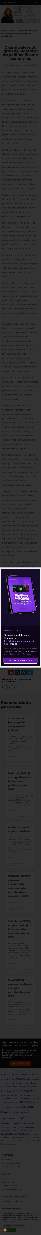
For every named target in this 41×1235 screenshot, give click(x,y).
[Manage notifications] (5, 1230)
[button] (38, 570)
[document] (20, 617)
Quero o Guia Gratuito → (20, 660)
